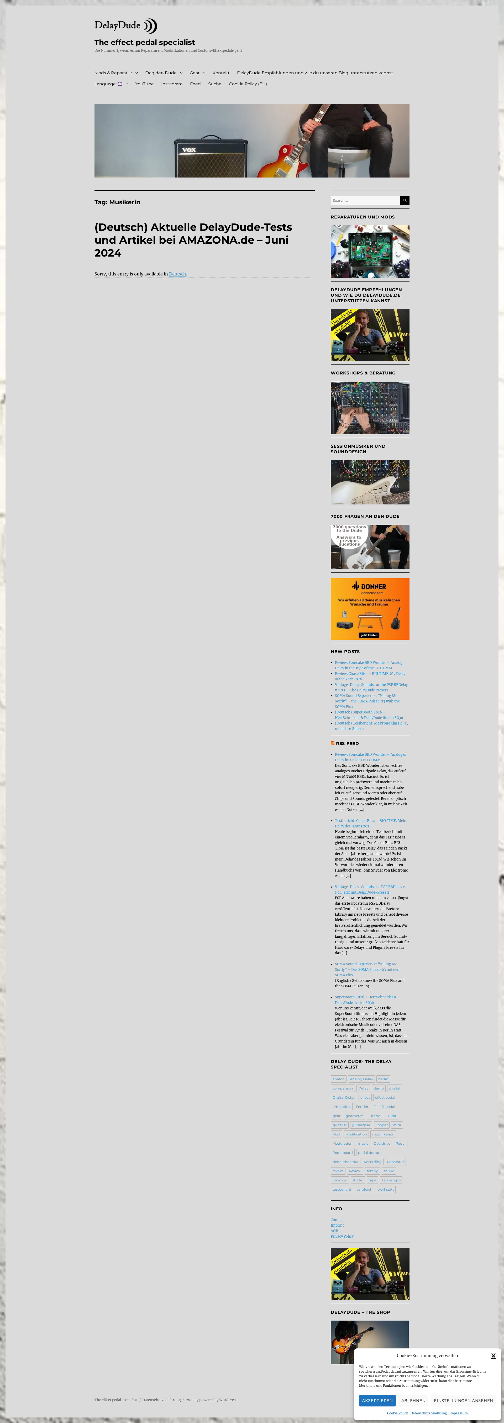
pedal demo (368, 1152)
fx (375, 1106)
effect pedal (385, 1097)
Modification (356, 1134)
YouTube (144, 83)
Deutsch (177, 274)
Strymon (340, 1180)
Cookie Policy (397, 1413)
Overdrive (382, 1143)
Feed (195, 83)
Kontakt (221, 72)
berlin (383, 1079)
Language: (106, 83)
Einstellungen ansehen (463, 1400)
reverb (338, 1171)
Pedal (401, 1143)
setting (372, 1171)
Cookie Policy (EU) (248, 83)
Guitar (391, 1116)
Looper (382, 1125)
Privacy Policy (342, 1236)
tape (372, 1180)
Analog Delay (361, 1079)
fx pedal (388, 1106)
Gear (195, 72)
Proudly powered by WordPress (212, 1400)
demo (379, 1088)
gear (336, 1116)
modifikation (383, 1134)
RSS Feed (347, 743)
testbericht (342, 1189)
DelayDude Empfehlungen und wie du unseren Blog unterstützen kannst (315, 72)
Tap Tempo (391, 1180)
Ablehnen (413, 1400)
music (363, 1143)
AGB (334, 1231)
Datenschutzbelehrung (429, 1413)
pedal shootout (346, 1162)
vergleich (364, 1189)
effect (365, 1097)
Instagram (172, 83)
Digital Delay (344, 1097)
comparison (343, 1088)
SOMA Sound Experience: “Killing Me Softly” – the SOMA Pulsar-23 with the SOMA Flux (367, 701)
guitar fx (340, 1125)
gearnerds (354, 1116)
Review (355, 1171)
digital (394, 1088)
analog (339, 1079)
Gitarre (374, 1116)
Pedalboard (343, 1152)
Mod (336, 1134)
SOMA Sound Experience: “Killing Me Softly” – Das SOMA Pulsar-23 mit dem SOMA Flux (368, 969)
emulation (342, 1106)
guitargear (361, 1125)
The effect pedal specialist (144, 42)
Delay (363, 1088)
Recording (373, 1162)
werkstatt (386, 1189)
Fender (362, 1106)
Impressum (458, 1413)
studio (358, 1180)
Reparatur (395, 1162)
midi (397, 1125)
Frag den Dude (161, 72)
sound (389, 1171)
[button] (493, 1355)
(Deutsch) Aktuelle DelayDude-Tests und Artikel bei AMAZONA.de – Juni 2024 (193, 240)
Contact (337, 1220)
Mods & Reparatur (113, 72)
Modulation (343, 1143)
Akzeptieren (377, 1400)
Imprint (337, 1225)
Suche (215, 83)
